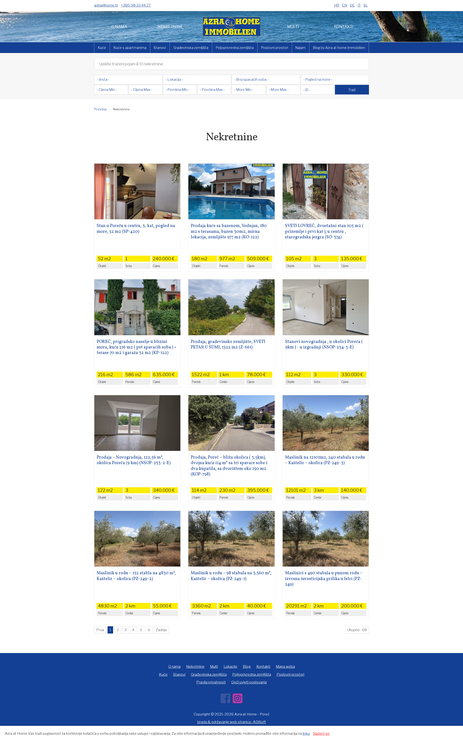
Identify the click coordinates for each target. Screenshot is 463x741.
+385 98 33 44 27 (136, 5)
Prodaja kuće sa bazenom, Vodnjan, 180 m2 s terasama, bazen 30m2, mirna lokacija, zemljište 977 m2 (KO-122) (229, 231)
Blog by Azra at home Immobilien (339, 48)
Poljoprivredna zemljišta (235, 48)
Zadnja (161, 630)
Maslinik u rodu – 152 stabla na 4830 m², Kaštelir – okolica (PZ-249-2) (136, 576)
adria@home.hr (106, 5)
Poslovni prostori (274, 48)
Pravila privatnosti (211, 682)
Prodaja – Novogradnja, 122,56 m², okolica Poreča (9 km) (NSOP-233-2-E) (133, 460)
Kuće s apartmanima (130, 48)
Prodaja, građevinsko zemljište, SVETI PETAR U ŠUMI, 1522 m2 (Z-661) (228, 344)
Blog (247, 666)
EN (344, 5)
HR (336, 5)
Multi (293, 26)
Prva (100, 630)
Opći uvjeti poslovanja (249, 682)
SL (365, 5)
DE (352, 5)
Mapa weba (285, 666)
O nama (119, 26)
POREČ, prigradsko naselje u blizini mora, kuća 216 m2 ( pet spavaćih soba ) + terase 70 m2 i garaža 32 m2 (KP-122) (136, 347)
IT (359, 5)
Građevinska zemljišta (190, 48)
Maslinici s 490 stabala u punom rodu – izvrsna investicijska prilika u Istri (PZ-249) (323, 578)
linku (306, 733)
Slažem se (321, 733)
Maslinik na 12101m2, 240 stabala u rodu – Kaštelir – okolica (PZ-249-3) (325, 460)
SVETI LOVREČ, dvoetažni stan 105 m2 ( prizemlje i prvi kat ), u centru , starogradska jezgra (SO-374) (324, 231)
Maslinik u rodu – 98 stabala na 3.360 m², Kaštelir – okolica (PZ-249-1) (231, 576)
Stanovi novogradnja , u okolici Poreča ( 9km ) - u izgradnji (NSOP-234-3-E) (324, 344)
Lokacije (230, 666)
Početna (100, 109)
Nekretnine (170, 26)
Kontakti (343, 26)
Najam (300, 48)
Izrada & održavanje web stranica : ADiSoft (231, 722)
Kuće (102, 48)
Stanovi (160, 48)
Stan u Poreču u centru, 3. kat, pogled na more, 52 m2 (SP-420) (136, 228)
